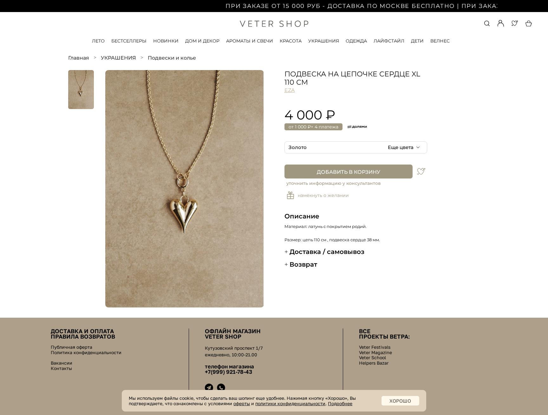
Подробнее (340, 403)
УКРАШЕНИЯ (323, 41)
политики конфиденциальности (290, 403)
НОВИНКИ (166, 41)
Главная (78, 58)
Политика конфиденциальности (86, 352)
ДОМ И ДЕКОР (202, 41)
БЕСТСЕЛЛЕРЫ (129, 41)
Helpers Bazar (373, 363)
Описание (301, 216)
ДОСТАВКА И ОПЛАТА (82, 330)
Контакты (61, 368)
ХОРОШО (400, 401)
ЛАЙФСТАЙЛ (389, 41)
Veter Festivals (374, 347)
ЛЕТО (98, 41)
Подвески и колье (172, 58)
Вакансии (61, 363)
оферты (241, 403)
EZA (289, 90)
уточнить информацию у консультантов (333, 183)
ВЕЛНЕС (440, 41)
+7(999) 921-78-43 (228, 372)
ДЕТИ (417, 41)
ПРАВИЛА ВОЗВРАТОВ (83, 336)
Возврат (303, 264)
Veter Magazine (375, 352)
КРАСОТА (291, 41)
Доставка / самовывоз (327, 252)
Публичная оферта (71, 347)
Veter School (372, 357)
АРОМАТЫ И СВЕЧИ (249, 41)
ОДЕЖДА (356, 41)
